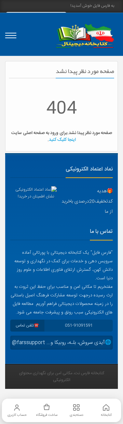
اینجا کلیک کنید (62, 140)
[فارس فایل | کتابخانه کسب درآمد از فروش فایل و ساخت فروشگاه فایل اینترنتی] (85, 36)
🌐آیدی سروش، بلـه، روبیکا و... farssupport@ (61, 342)
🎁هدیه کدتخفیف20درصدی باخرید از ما (87, 201)
